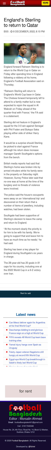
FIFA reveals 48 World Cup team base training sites (27, 339)
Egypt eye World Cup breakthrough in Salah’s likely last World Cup (27, 361)
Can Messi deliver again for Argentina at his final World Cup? (27, 324)
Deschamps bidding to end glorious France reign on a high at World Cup (26, 332)
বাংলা (45, 3)
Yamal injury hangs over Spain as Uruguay (25, 346)
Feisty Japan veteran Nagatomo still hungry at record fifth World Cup (26, 354)
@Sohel (32, 446)
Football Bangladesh (20, 440)
